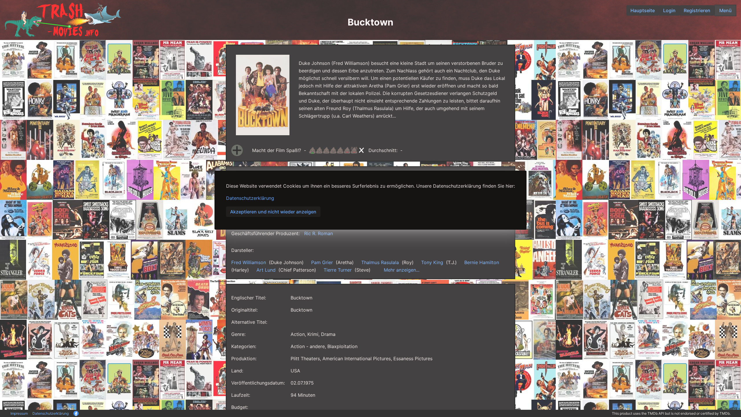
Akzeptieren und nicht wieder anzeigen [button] (273, 212)
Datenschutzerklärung (250, 198)
